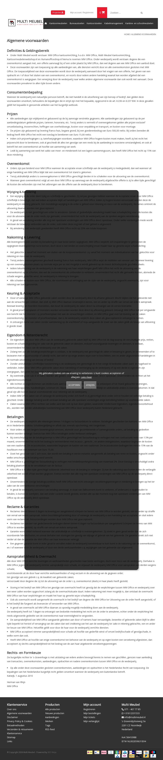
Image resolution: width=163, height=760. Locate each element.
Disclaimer (12, 717)
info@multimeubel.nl (134, 717)
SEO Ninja (52, 752)
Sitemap (11, 737)
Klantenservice (14, 733)
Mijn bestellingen (92, 713)
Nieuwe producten (54, 713)
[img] (142, 13)
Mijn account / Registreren (81, 12)
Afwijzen (90, 385)
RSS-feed (50, 729)
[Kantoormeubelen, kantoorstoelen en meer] (25, 22)
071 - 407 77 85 (132, 709)
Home (127, 34)
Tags (47, 725)
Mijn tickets (89, 717)
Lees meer (86, 377)
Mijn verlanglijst (91, 721)
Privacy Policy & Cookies (19, 721)
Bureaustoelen (77, 23)
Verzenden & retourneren (20, 729)
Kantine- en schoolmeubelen (139, 23)
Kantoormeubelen (58, 23)
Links (9, 741)
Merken (49, 721)
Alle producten (52, 709)
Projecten (57, 12)
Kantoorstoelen (94, 23)
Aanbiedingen (52, 717)
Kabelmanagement (113, 23)
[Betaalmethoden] (89, 752)
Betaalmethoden (15, 725)
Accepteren (74, 385)
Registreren (89, 709)
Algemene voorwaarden (143, 34)
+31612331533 (132, 713)
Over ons (11, 709)
